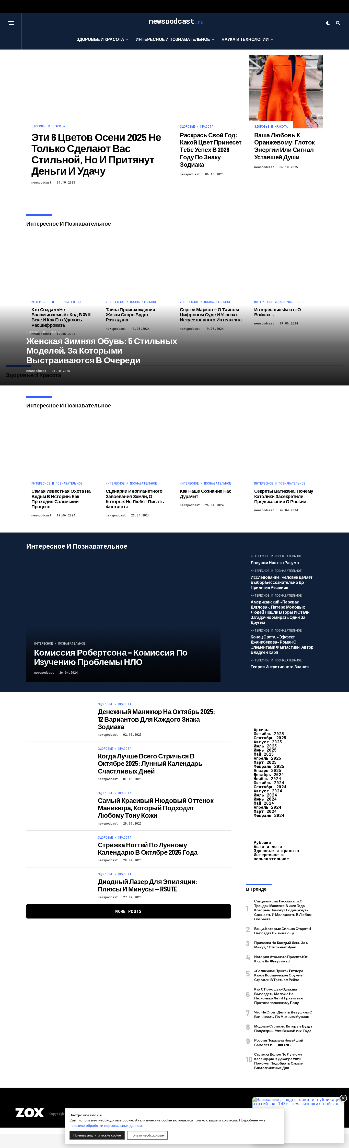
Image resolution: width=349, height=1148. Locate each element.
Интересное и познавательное (173, 39)
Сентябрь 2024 (270, 786)
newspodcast (41, 182)
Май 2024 (264, 803)
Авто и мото (268, 846)
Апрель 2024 (267, 807)
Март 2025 (265, 762)
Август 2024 (268, 790)
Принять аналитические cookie (97, 1135)
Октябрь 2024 (269, 782)
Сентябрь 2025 (270, 737)
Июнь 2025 (265, 750)
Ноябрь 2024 (267, 778)
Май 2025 (264, 754)
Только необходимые (147, 1135)
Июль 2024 (265, 794)
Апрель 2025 (267, 758)
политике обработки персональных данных (105, 1125)
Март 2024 (265, 811)
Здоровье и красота (100, 39)
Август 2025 (268, 741)
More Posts (128, 911)
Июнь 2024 (265, 799)
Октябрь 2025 (269, 733)
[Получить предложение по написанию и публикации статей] (298, 1120)
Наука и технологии (245, 39)
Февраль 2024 (269, 815)
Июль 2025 (265, 745)
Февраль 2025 (269, 766)
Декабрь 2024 (269, 774)
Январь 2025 (267, 770)
